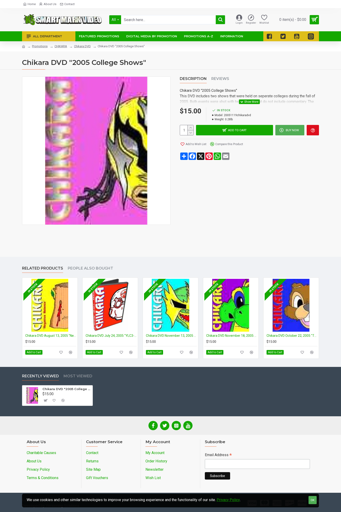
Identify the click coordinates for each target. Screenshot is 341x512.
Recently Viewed (40, 376)
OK (313, 500)
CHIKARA (61, 46)
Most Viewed (78, 376)
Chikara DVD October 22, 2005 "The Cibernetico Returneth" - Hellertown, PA (292, 335)
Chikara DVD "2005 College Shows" (66, 389)
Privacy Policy (228, 500)
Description (193, 78)
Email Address (218, 455)
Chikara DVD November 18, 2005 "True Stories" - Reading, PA (231, 335)
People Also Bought (90, 268)
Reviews (220, 78)
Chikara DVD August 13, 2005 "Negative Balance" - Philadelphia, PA (50, 335)
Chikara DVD (82, 46)
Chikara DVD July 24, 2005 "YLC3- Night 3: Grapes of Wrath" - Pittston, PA (111, 335)
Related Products (42, 268)
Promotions (40, 46)
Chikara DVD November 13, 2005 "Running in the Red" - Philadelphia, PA (171, 335)
